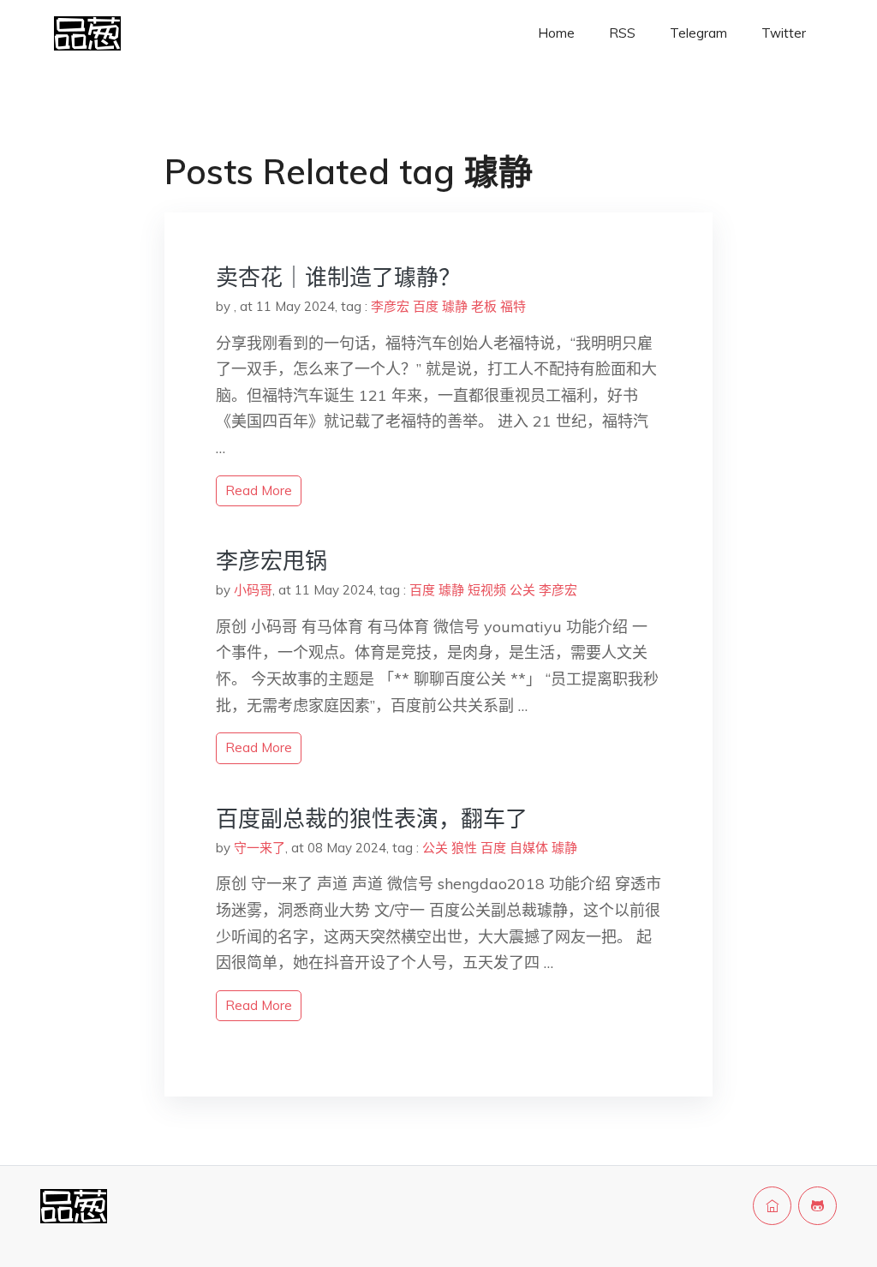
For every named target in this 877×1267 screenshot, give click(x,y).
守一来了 (259, 848)
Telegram (698, 33)
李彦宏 (390, 306)
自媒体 (529, 848)
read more (258, 490)
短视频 (487, 590)
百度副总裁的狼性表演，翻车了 (372, 818)
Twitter (783, 33)
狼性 (464, 848)
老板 (484, 306)
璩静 (455, 306)
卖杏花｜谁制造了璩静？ (338, 277)
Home (556, 33)
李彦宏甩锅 (271, 561)
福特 (513, 306)
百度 (425, 306)
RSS (622, 33)
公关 (522, 590)
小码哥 (253, 590)
